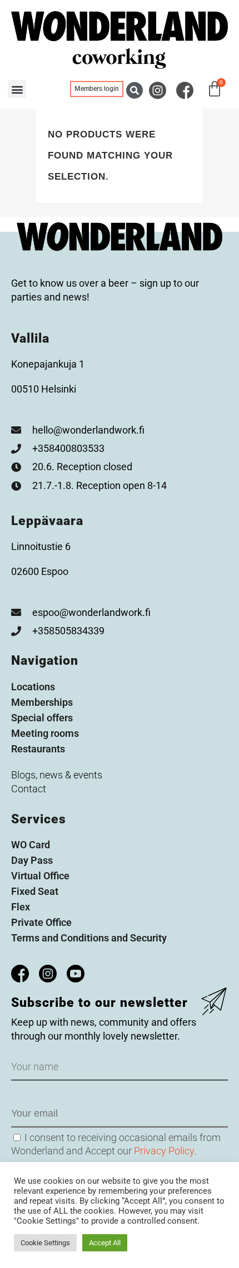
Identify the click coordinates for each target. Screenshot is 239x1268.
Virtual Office (40, 876)
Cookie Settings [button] (45, 1243)
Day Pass (32, 860)
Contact (28, 789)
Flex (20, 907)
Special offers (42, 718)
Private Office (41, 922)
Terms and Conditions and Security (89, 938)
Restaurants (38, 749)
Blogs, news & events (56, 775)
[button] (134, 90)
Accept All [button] (105, 1243)
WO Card (30, 845)
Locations (33, 686)
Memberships (42, 702)
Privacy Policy (164, 1151)
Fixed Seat (34, 891)
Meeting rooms (45, 733)
